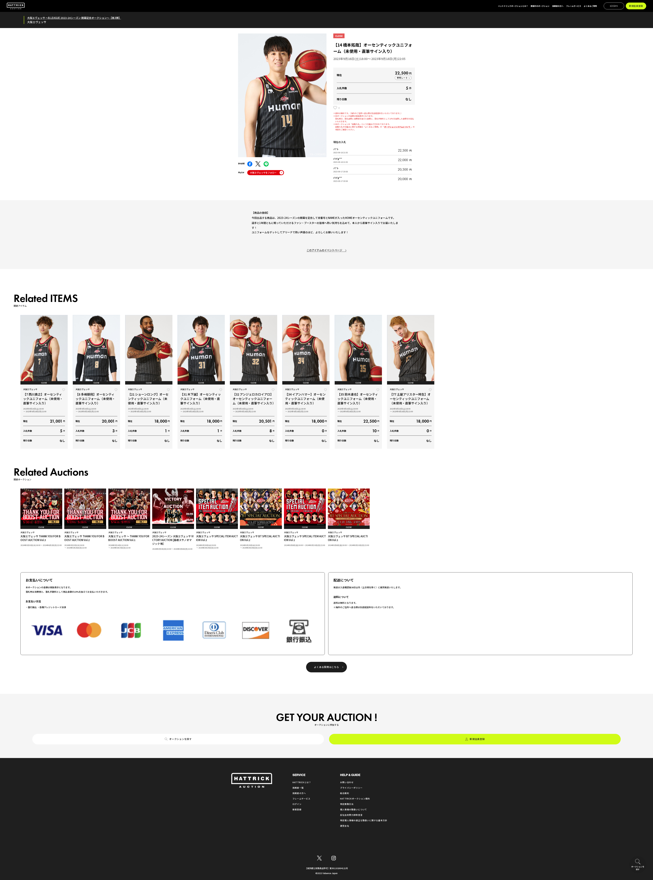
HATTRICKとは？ (301, 782)
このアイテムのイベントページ (324, 250)
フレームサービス (301, 798)
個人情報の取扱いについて (353, 809)
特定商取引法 (347, 804)
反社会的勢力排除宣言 (351, 814)
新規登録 (297, 809)
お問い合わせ (347, 782)
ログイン (297, 804)
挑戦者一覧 (298, 787)
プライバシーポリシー (351, 787)
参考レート (402, 77)
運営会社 (344, 825)
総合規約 (344, 793)
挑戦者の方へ (299, 793)
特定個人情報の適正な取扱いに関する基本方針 (363, 820)
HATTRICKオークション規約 (355, 798)
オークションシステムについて (397, 126)
